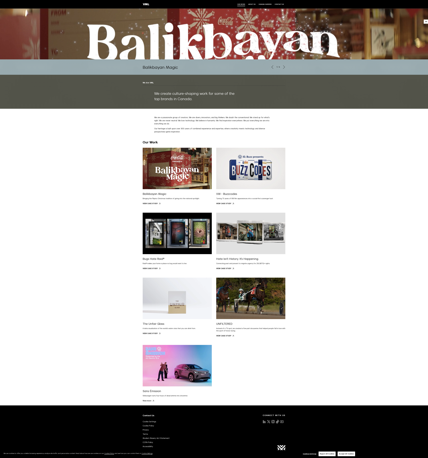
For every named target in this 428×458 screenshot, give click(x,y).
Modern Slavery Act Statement (156, 438)
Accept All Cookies (346, 454)
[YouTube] (282, 421)
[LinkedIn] (264, 421)
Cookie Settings (149, 421)
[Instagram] (273, 421)
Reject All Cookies (327, 454)
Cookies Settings (309, 454)
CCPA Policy (148, 442)
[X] (268, 421)
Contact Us (148, 415)
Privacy (146, 430)
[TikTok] (277, 421)
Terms (145, 434)
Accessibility (148, 446)
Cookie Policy (148, 426)
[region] (214, 454)
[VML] (146, 4)
